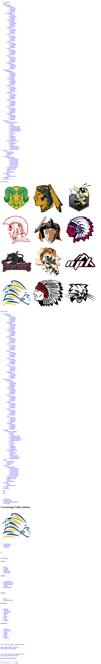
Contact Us (6, 179)
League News (10, 152)
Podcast (9, 154)
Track (9, 55)
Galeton (12, 142)
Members (6, 120)
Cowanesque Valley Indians (11, 502)
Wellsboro (12, 136)
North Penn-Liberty (15, 128)
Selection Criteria (11, 176)
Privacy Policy (8, 647)
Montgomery (13, 143)
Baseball (9, 6)
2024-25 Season (14, 163)
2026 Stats (6, 547)
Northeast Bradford (15, 130)
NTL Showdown (14, 159)
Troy (11, 135)
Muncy (12, 145)
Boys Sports (7, 4)
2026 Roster (7, 545)
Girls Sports (7, 70)
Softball (9, 92)
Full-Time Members (12, 122)
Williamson (13, 137)
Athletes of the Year (12, 167)
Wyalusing (12, 139)
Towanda (12, 133)
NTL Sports (7, 2)
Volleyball (10, 113)
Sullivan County (14, 149)
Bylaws (9, 170)
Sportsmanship (10, 171)
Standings (12, 10)
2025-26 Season (14, 162)
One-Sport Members (12, 140)
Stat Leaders (13, 9)
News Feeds (10, 153)
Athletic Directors (11, 169)
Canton (12, 125)
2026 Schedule (7, 544)
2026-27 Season (14, 160)
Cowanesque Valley (15, 126)
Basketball (10, 13)
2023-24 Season (14, 164)
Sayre (11, 132)
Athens (12, 123)
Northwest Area (14, 146)
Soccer (9, 41)
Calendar (6, 177)
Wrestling (10, 62)
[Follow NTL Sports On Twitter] (4, 492)
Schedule (12, 7)
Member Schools (8, 500)
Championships (11, 157)
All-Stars (6, 173)
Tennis (9, 48)
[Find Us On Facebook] (4, 491)
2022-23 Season (14, 166)
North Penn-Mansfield (15, 129)
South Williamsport (15, 147)
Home (5, 3)
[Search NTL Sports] (4, 493)
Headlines (12, 12)
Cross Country (11, 20)
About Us (7, 156)
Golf (8, 34)
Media (6, 150)
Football (9, 27)
